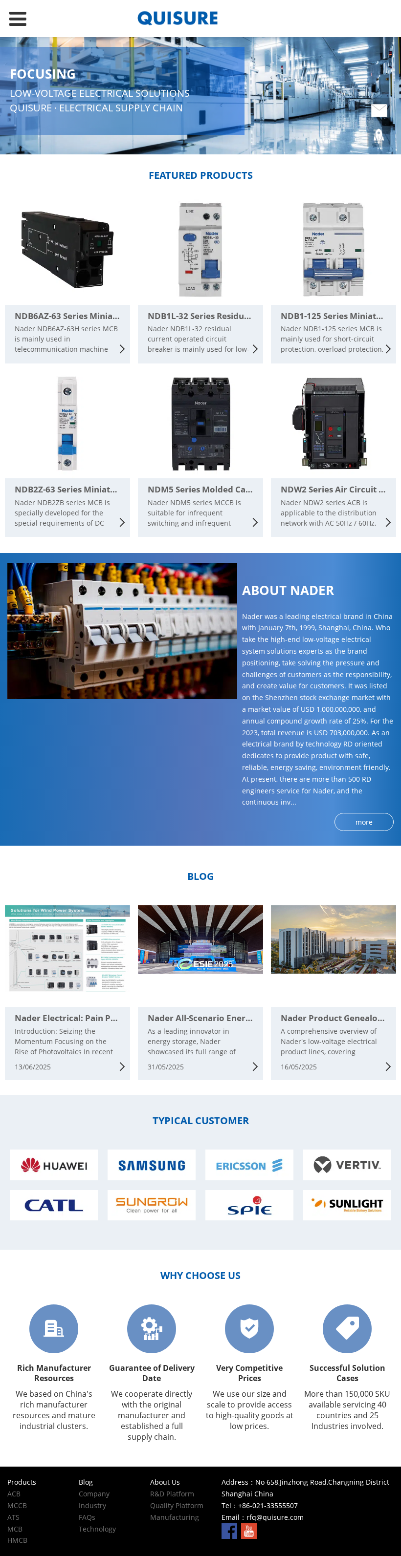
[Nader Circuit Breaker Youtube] (249, 1530)
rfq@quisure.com (275, 1517)
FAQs (87, 1517)
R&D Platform (172, 1493)
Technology (97, 1529)
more (364, 822)
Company (94, 1493)
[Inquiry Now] (379, 111)
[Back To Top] (379, 136)
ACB (14, 1493)
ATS (13, 1517)
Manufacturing (174, 1517)
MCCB (17, 1505)
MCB (14, 1529)
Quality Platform (176, 1505)
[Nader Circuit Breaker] (200, 18)
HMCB (17, 1540)
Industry (92, 1505)
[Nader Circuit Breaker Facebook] (229, 1530)
